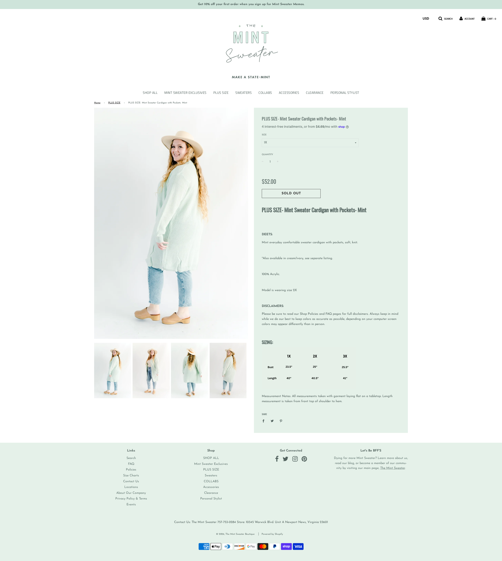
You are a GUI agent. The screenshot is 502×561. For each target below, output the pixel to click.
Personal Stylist (344, 92)
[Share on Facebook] (264, 421)
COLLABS (265, 92)
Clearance (315, 92)
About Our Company (131, 493)
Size (264, 135)
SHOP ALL (150, 92)
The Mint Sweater (392, 468)
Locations (131, 487)
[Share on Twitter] (272, 421)
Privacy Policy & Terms (131, 498)
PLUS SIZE (221, 92)
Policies (131, 469)
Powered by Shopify (272, 534)
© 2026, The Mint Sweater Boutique (235, 534)
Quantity (267, 155)
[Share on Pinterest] (281, 421)
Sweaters (243, 92)
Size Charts (131, 475)
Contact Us (131, 481)
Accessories (289, 92)
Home (97, 103)
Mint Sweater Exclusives (185, 92)
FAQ (131, 464)
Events (131, 504)
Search (131, 458)
